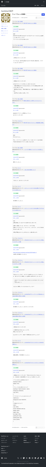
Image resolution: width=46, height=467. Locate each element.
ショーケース (15, 436)
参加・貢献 (37, 436)
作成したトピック (4, 26)
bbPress (3, 450)
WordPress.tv (27, 442)
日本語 (5, 458)
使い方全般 (20, 21)
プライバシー (4, 442)
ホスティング (4, 440)
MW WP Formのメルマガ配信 (30, 23)
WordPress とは (4, 436)
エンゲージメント (4, 33)
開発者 (25, 440)
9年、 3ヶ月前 (15, 110)
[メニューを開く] (44, 2)
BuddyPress (4, 452)
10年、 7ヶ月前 (16, 197)
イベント (37, 438)
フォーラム (3, 5)
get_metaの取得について (30, 169)
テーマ (19, 168)
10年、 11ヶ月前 (16, 372)
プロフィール (3, 23)
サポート (25, 438)
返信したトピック (4, 30)
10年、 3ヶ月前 (16, 159)
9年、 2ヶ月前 (15, 54)
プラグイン (20, 120)
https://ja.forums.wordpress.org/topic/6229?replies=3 (25, 252)
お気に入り (3, 35)
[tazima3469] (5, 18)
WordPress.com (5, 446)
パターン (14, 442)
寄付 (36, 440)
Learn (25, 436)
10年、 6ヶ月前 (16, 177)
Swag (36, 442)
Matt (3, 448)
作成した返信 (3, 28)
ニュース (3, 438)
